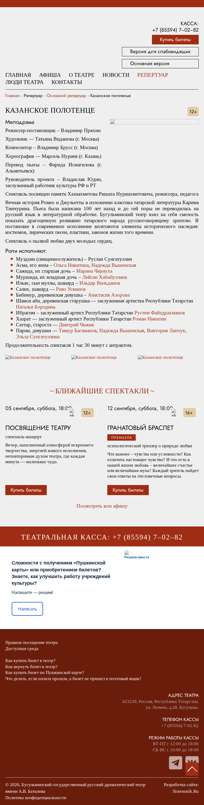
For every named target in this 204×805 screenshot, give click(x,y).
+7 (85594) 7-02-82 (180, 725)
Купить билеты (175, 39)
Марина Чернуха (94, 271)
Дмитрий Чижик (76, 324)
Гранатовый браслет (140, 428)
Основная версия (149, 63)
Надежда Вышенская (113, 265)
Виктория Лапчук (166, 330)
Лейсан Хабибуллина (104, 277)
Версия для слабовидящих (160, 51)
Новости (116, 75)
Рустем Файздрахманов (159, 312)
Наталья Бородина (35, 307)
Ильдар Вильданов (99, 283)
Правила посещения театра (31, 642)
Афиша (50, 75)
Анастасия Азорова (109, 295)
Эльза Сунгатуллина (38, 336)
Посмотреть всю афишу (102, 506)
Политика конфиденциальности (35, 797)
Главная (18, 75)
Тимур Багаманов (78, 330)
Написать (27, 609)
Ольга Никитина (71, 265)
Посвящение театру (38, 428)
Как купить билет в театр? (30, 660)
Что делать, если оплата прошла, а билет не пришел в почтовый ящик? (73, 678)
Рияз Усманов (71, 289)
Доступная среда (22, 648)
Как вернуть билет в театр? (31, 666)
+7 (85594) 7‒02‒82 (175, 29)
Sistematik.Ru (186, 791)
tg (175, 762)
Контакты (67, 82)
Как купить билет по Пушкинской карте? (44, 672)
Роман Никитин (149, 319)
